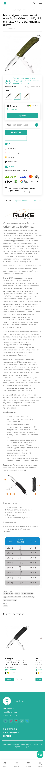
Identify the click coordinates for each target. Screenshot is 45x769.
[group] (22, 54)
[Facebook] (5, 721)
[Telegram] (27, 721)
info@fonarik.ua (10, 712)
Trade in (16, 132)
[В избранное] (16, 679)
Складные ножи (10, 600)
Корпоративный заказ (17, 125)
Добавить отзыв (33, 87)
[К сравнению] (21, 679)
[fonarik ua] (5, 3)
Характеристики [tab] (21, 201)
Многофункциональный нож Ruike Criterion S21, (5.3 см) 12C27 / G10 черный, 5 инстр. (16, 663)
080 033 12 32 (8, 709)
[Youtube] (16, 721)
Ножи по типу (28, 597)
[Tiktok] (21, 721)
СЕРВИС (7, 736)
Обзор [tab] (8, 201)
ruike (5, 606)
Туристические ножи (12, 597)
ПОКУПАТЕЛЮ (10, 729)
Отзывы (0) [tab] (38, 201)
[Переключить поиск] (34, 3)
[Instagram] (11, 721)
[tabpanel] (22, 408)
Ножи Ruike (8, 593)
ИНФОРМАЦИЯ (10, 732)
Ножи (17, 593)
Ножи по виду (27, 593)
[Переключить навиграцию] (40, 3)
